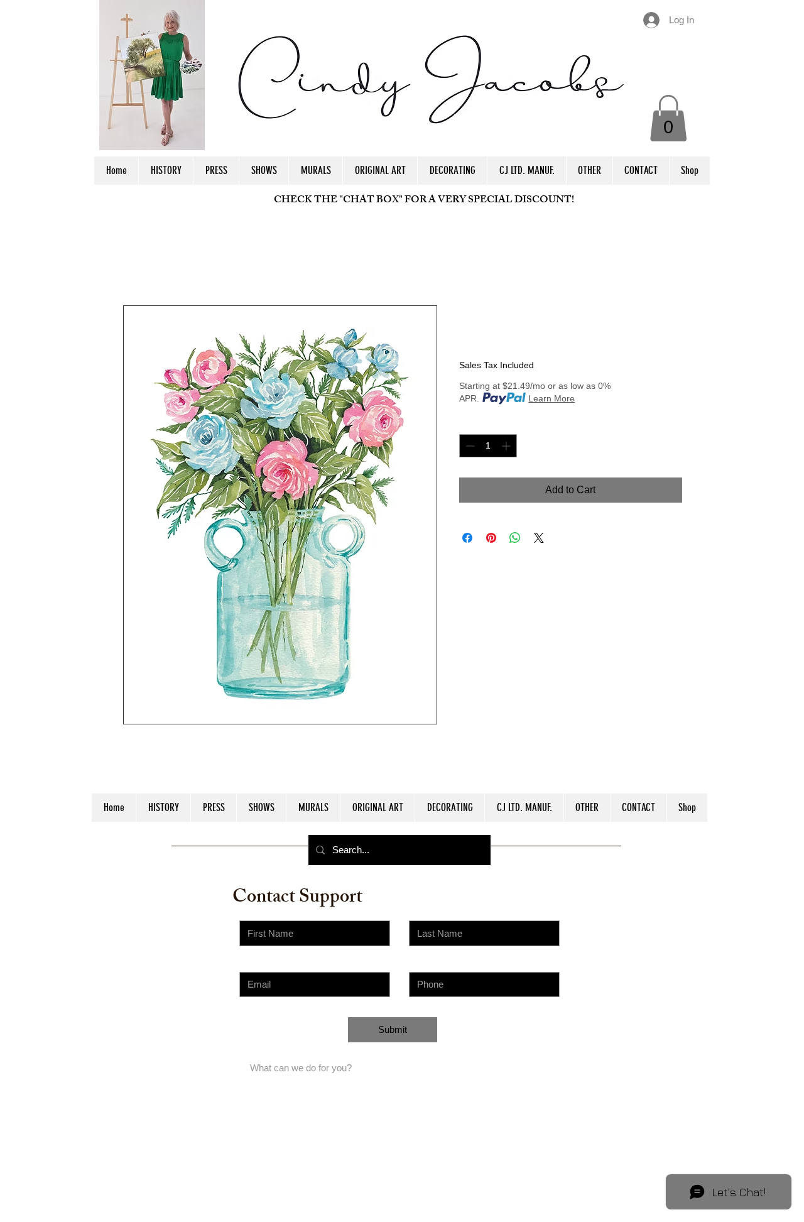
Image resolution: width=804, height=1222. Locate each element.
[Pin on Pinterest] (491, 537)
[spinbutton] (488, 446)
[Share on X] (538, 537)
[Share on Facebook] (467, 537)
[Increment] (507, 446)
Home (136, 259)
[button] (668, 118)
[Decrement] (469, 446)
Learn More (551, 398)
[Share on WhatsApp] (515, 537)
